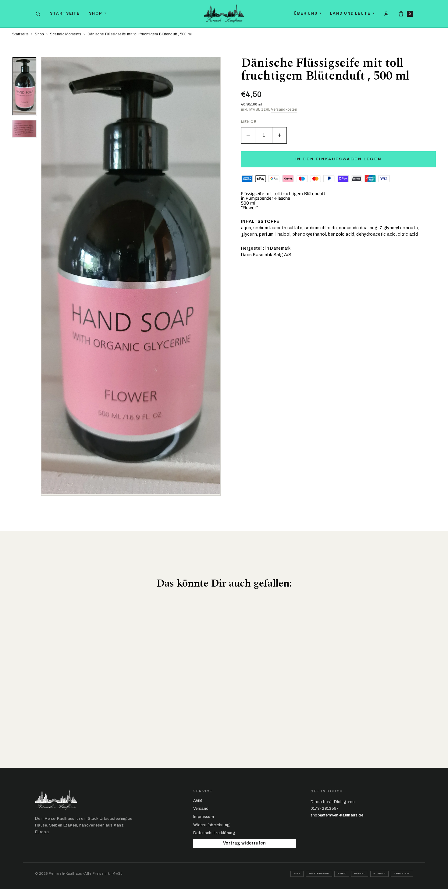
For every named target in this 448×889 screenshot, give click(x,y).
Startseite (65, 13)
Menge (249, 121)
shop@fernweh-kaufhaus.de (337, 815)
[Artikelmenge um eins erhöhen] (279, 135)
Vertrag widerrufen (244, 843)
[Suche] (38, 14)
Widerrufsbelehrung (211, 825)
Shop (97, 13)
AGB (197, 800)
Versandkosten (284, 109)
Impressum (203, 817)
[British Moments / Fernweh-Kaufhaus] (224, 13)
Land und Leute (352, 13)
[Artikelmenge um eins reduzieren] (248, 135)
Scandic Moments (65, 34)
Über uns (308, 13)
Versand (200, 808)
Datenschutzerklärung (214, 833)
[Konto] (386, 14)
